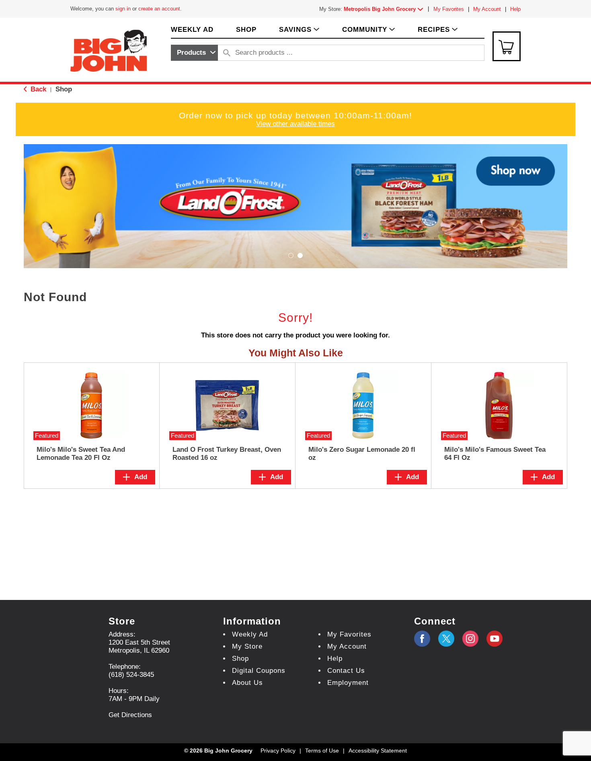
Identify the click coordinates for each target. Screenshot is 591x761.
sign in (123, 9)
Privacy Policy (278, 750)
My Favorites (448, 9)
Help (515, 9)
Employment (348, 683)
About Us (247, 683)
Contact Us (346, 670)
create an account (159, 9)
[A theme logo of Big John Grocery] (108, 50)
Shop (63, 89)
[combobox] (194, 53)
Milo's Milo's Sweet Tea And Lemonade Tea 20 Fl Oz (81, 453)
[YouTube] (470, 639)
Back (37, 89)
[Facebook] (422, 639)
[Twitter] (446, 639)
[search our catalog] (227, 53)
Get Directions (130, 715)
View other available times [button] (295, 124)
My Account (487, 9)
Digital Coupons (258, 670)
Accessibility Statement (378, 750)
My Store (247, 646)
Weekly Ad (250, 634)
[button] (385, 9)
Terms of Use (322, 750)
